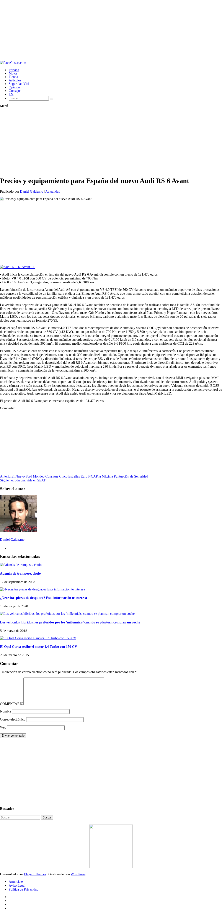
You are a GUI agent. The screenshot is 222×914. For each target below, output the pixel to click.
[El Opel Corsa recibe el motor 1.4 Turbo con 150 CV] (38, 638)
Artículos (15, 80)
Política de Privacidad (23, 889)
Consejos (15, 91)
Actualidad (52, 191)
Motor (13, 73)
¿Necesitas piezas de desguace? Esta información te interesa (43, 598)
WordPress (78, 874)
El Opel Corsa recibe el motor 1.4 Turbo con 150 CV (38, 646)
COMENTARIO (11, 704)
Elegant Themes (35, 874)
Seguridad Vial (19, 84)
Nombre (5, 711)
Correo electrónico (12, 719)
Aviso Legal (17, 885)
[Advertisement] (111, 30)
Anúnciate (16, 881)
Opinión (14, 87)
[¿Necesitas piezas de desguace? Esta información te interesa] (42, 589)
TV (11, 94)
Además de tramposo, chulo (20, 573)
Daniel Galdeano (31, 191)
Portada (14, 70)
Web (3, 727)
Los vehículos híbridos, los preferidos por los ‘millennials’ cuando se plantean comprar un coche (70, 622)
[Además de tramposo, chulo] (21, 565)
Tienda (13, 77)
